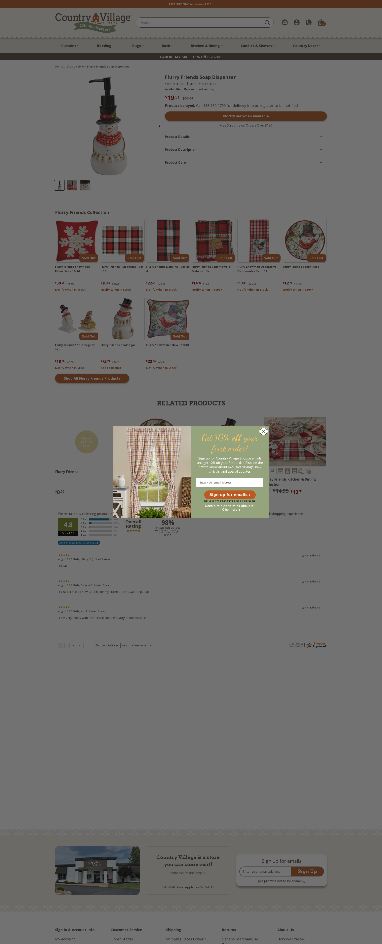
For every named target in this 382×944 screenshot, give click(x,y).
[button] (230, 494)
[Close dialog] (263, 431)
